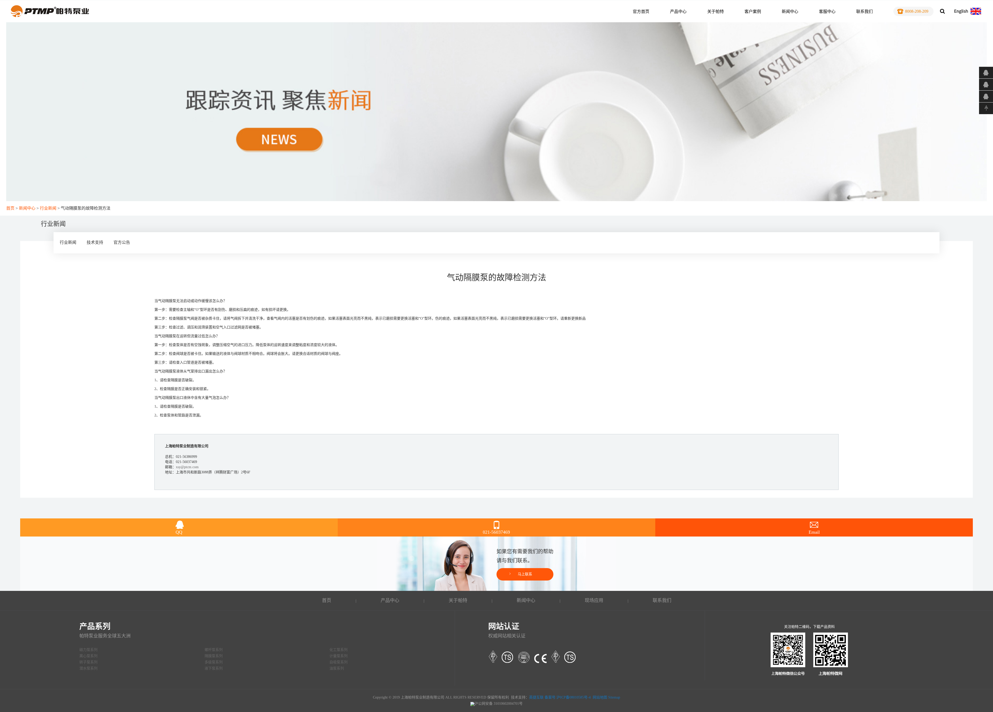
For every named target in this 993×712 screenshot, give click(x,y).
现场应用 (594, 600)
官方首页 (641, 11)
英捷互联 (536, 697)
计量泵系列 (338, 656)
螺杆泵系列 (214, 650)
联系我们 (864, 11)
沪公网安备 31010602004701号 (499, 704)
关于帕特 (715, 11)
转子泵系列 (88, 662)
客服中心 (827, 11)
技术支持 (95, 242)
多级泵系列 (214, 662)
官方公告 (122, 242)
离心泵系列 (88, 656)
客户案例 (752, 11)
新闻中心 (790, 11)
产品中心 (678, 11)
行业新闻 (48, 208)
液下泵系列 (214, 668)
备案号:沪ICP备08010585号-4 (568, 697)
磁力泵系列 (88, 650)
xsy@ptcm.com (187, 467)
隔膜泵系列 (214, 656)
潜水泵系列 (88, 668)
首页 (10, 208)
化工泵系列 (338, 650)
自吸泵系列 (338, 662)
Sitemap (614, 697)
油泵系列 (336, 668)
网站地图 (600, 697)
